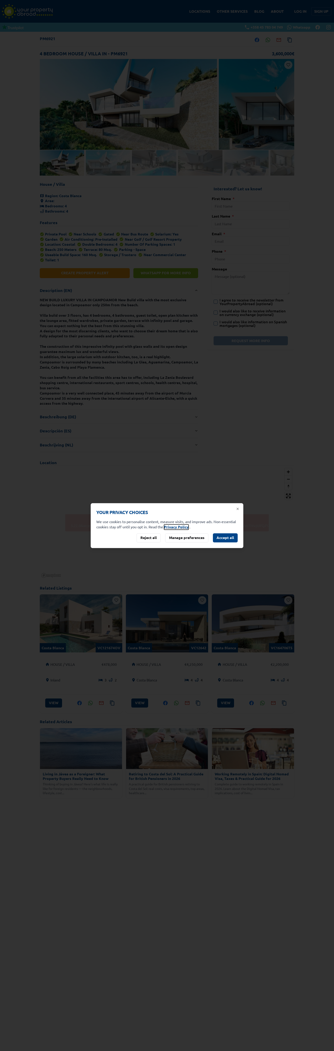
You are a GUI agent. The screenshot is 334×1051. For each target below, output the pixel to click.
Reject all (148, 537)
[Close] (237, 509)
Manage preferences (186, 537)
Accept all (225, 537)
